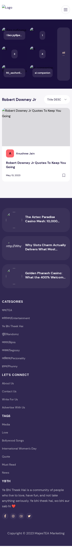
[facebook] (5, 516)
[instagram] (13, 516)
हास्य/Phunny (10, 366)
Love (5, 432)
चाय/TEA (7, 310)
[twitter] (29, 516)
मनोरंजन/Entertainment (16, 318)
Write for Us (10, 399)
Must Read (9, 464)
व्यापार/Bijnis (9, 342)
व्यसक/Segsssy (11, 350)
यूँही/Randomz (10, 334)
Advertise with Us (13, 407)
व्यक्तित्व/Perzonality (13, 358)
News (5, 472)
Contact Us (9, 391)
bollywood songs (13, 440)
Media (6, 424)
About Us (8, 383)
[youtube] (21, 516)
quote (6, 456)
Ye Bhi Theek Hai (12, 326)
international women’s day (19, 448)
